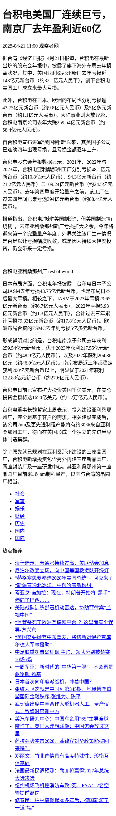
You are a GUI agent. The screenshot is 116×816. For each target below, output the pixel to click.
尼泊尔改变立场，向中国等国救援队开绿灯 (62, 570)
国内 (20, 531)
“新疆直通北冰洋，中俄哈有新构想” (54, 585)
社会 (20, 494)
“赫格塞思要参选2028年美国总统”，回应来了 (64, 578)
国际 (20, 538)
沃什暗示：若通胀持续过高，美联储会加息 (62, 563)
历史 (20, 523)
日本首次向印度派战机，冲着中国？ (54, 681)
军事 (20, 501)
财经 (20, 516)
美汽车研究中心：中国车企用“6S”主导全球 (62, 718)
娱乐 (20, 508)
